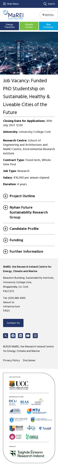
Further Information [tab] (26, 251)
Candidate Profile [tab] (24, 229)
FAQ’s (6, 310)
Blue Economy (48, 25)
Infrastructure (11, 306)
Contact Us (13, 323)
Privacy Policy (11, 360)
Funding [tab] (16, 240)
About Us (8, 302)
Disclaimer (29, 360)
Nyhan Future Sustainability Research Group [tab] (29, 212)
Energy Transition (9, 25)
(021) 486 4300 (17, 298)
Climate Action (29, 25)
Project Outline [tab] (22, 196)
